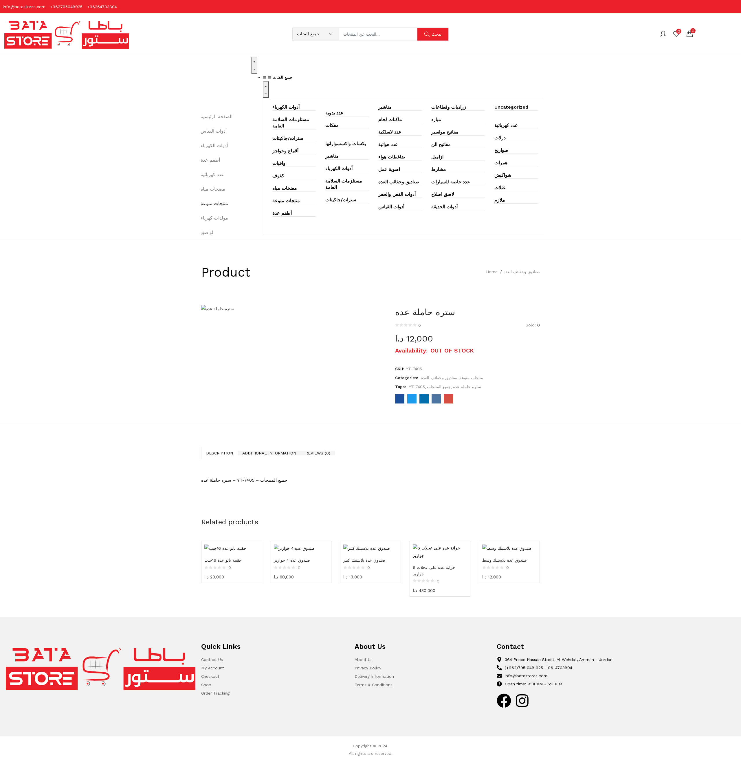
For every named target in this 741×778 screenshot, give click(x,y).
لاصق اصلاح (442, 194)
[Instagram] (522, 700)
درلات (500, 137)
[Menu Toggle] (254, 65)
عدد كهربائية (506, 125)
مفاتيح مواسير (444, 132)
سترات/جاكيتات (287, 138)
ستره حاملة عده (467, 386)
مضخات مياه (284, 188)
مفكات (332, 125)
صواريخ (501, 150)
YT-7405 (417, 386)
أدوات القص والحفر (397, 194)
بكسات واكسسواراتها (345, 143)
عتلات (500, 187)
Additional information (269, 453)
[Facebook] (504, 700)
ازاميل (437, 157)
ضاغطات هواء (391, 157)
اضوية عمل (389, 169)
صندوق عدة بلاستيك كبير (364, 560)
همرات (500, 162)
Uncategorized (511, 107)
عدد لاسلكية (389, 132)
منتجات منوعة (286, 200)
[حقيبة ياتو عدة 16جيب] (231, 548)
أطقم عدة (282, 213)
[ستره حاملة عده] (399, 398)
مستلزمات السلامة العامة (290, 123)
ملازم (499, 200)
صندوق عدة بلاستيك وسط (504, 560)
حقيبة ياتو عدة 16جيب (223, 560)
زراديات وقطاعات (448, 107)
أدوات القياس (391, 206)
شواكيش (502, 175)
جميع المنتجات (439, 386)
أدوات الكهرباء (286, 107)
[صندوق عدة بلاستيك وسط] (509, 548)
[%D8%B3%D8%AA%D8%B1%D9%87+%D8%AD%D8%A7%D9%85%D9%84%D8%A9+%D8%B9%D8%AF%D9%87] (412, 398)
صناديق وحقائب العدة (398, 182)
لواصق (207, 232)
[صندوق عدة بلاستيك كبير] (370, 548)
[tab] (219, 453)
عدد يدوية (334, 113)
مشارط (438, 169)
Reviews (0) (317, 453)
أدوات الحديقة (444, 206)
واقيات (278, 163)
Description (219, 453)
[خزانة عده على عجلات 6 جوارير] (440, 551)
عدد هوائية (388, 144)
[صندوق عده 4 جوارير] (301, 548)
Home (492, 271)
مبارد (436, 119)
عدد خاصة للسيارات (450, 182)
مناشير (332, 156)
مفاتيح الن (441, 144)
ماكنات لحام (390, 119)
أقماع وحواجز (285, 151)
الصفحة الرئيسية (216, 116)
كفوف (278, 175)
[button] (690, 33)
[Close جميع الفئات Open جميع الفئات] (266, 89)
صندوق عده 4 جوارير (292, 560)
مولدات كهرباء (214, 218)
